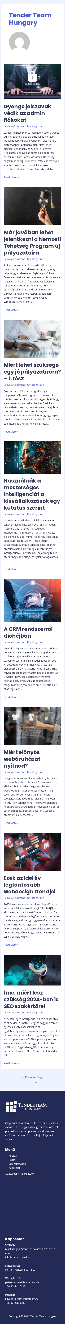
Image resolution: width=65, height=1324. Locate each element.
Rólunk (12, 1159)
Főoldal (13, 1155)
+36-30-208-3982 (15, 1302)
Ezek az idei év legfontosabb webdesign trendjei (29, 884)
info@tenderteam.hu (17, 1257)
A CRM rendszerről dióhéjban (28, 632)
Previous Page (32, 1077)
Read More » (11, 177)
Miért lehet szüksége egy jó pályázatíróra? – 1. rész (32, 371)
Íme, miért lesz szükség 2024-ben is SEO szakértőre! (31, 999)
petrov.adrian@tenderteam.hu (22, 1282)
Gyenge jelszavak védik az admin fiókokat (27, 113)
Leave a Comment (14, 126)
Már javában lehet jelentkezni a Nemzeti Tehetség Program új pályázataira (32, 242)
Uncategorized (35, 126)
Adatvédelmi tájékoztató (19, 1173)
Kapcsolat (14, 1167)
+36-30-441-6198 (15, 1286)
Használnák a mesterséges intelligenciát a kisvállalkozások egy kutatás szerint (32, 494)
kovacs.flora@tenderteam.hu (21, 1298)
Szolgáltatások (17, 1163)
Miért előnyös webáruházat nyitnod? (22, 758)
